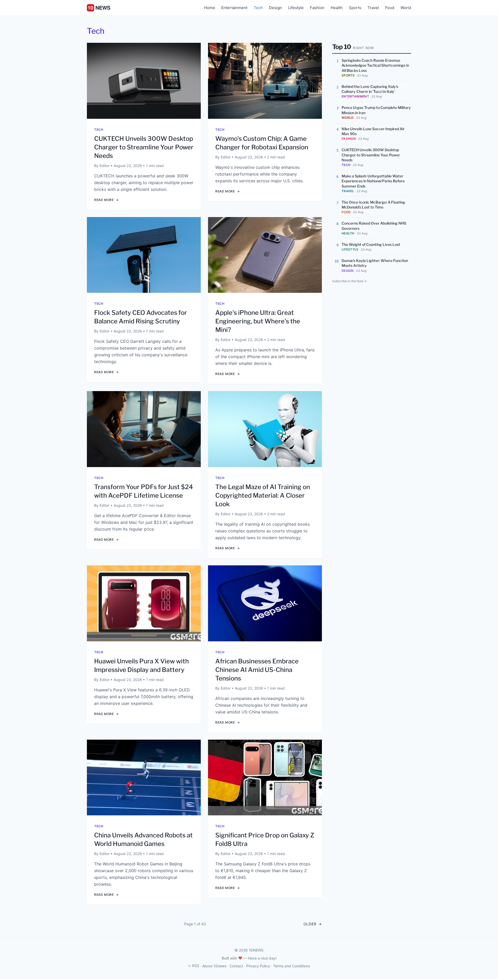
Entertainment (234, 7)
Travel (373, 7)
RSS (195, 965)
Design (275, 7)
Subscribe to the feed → (349, 281)
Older (312, 924)
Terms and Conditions (291, 966)
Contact (236, 966)
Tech (258, 7)
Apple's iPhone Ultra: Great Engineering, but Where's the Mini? (257, 321)
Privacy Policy (258, 966)
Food (389, 7)
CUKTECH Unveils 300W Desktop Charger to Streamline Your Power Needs (143, 147)
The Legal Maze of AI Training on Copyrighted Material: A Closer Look (262, 495)
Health (337, 7)
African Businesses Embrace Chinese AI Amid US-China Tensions (257, 669)
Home (209, 7)
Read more (106, 200)
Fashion (317, 7)
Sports (355, 7)
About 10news (214, 966)
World (405, 7)
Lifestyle (296, 7)
